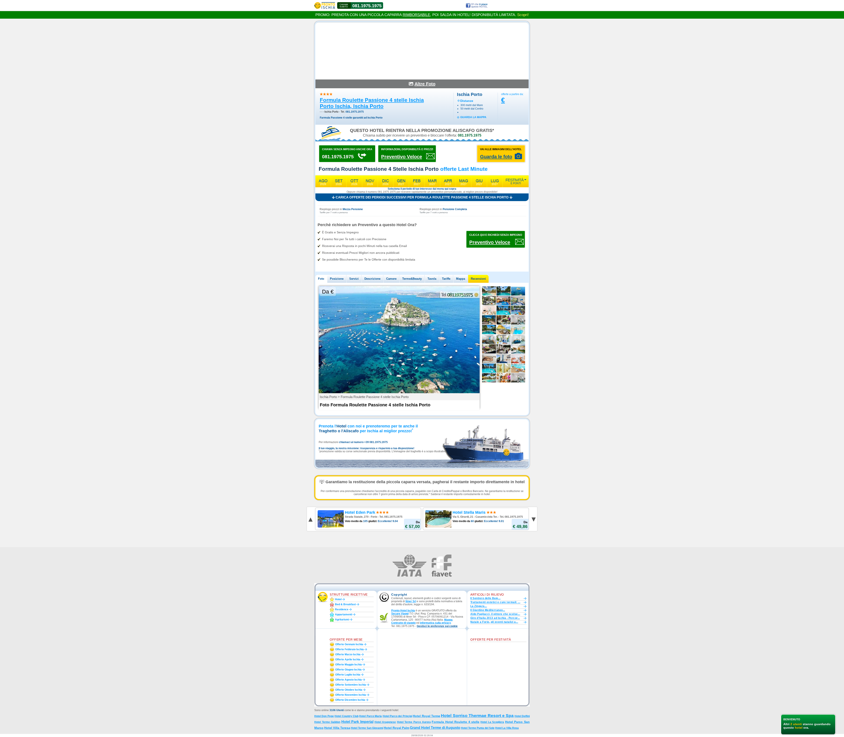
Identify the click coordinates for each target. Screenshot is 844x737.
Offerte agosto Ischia (348, 679)
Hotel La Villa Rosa (507, 728)
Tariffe (446, 278)
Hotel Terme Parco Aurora (414, 722)
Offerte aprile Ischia (347, 659)
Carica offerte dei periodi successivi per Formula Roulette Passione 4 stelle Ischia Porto (422, 197)
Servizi (354, 278)
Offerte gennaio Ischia (349, 644)
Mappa (460, 278)
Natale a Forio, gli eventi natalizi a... (494, 621)
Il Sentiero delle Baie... (485, 598)
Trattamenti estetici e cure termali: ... (495, 602)
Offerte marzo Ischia (347, 654)
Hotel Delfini (522, 716)
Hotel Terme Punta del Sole (478, 728)
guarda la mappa (473, 117)
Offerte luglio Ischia (347, 674)
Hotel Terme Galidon (327, 722)
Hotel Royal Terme (426, 716)
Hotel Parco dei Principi (397, 716)
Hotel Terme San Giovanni (367, 728)
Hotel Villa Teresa (337, 728)
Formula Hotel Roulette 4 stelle (455, 722)
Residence (341, 609)
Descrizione (372, 278)
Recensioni (478, 278)
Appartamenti (343, 614)
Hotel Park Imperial (357, 722)
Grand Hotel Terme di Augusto (435, 728)
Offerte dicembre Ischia (350, 699)
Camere (391, 278)
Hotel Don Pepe (324, 716)
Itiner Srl (411, 601)
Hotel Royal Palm (396, 728)
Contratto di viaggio (403, 622)
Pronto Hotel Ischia (403, 610)
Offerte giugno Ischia (348, 669)
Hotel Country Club (346, 716)
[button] (437, 626)
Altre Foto (425, 83)
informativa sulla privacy (435, 622)
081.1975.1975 (367, 5)
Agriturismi (342, 619)
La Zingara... (478, 606)
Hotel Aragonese (385, 722)
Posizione (337, 278)
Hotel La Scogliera (492, 722)
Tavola (431, 278)
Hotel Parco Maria (370, 716)
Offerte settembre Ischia (350, 684)
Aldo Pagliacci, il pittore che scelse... (495, 614)
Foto (321, 278)
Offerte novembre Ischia (350, 694)
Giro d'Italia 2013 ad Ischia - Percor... (495, 618)
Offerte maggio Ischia (348, 664)
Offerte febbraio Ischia (349, 649)
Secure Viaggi (400, 613)
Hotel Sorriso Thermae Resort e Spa (477, 715)
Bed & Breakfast (345, 604)
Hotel (338, 599)
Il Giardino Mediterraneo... (487, 610)
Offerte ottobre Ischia (348, 689)
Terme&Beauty (412, 278)
